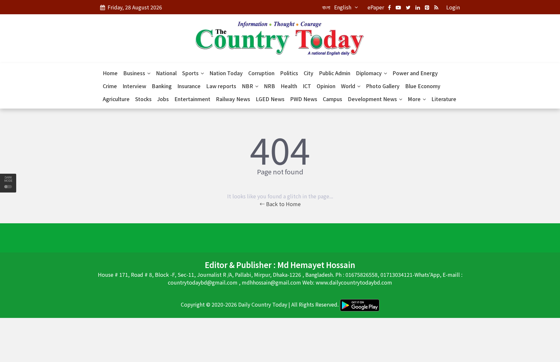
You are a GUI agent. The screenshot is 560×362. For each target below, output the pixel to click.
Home (110, 73)
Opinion (326, 86)
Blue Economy (422, 86)
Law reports (221, 86)
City (308, 73)
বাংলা (326, 7)
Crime (110, 86)
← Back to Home (280, 204)
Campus (332, 99)
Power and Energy (415, 73)
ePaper (376, 7)
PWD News (303, 99)
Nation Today (226, 73)
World (348, 86)
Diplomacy (369, 73)
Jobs (163, 99)
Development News (373, 99)
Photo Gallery (383, 86)
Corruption (261, 73)
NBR (248, 86)
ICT (307, 86)
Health (289, 86)
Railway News (233, 99)
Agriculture (116, 99)
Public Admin (334, 73)
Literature (443, 99)
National (166, 73)
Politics (289, 73)
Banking (162, 86)
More (415, 99)
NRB (269, 86)
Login (453, 7)
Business (134, 73)
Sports (191, 73)
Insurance (189, 86)
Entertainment (192, 99)
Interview (134, 86)
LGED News (270, 99)
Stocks (143, 99)
